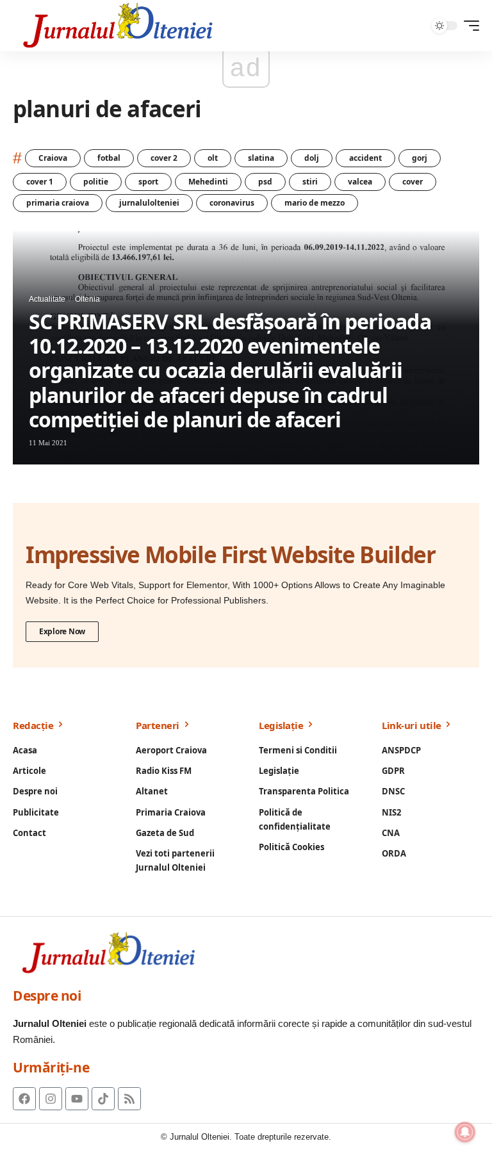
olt (213, 157)
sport (148, 181)
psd (265, 181)
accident (365, 157)
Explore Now (62, 631)
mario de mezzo (314, 202)
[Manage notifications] (465, 1132)
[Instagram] (50, 1098)
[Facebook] (24, 1098)
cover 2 (164, 157)
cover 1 (39, 181)
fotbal (108, 157)
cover (412, 181)
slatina (261, 157)
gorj (419, 157)
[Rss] (129, 1098)
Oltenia (87, 299)
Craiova (52, 157)
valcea (360, 181)
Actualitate (47, 299)
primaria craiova (57, 202)
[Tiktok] (103, 1098)
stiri (310, 181)
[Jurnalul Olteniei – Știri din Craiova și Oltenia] (118, 25)
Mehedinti (208, 181)
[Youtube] (76, 1098)
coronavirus (231, 202)
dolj (311, 157)
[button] (468, 26)
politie (95, 181)
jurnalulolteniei (149, 202)
